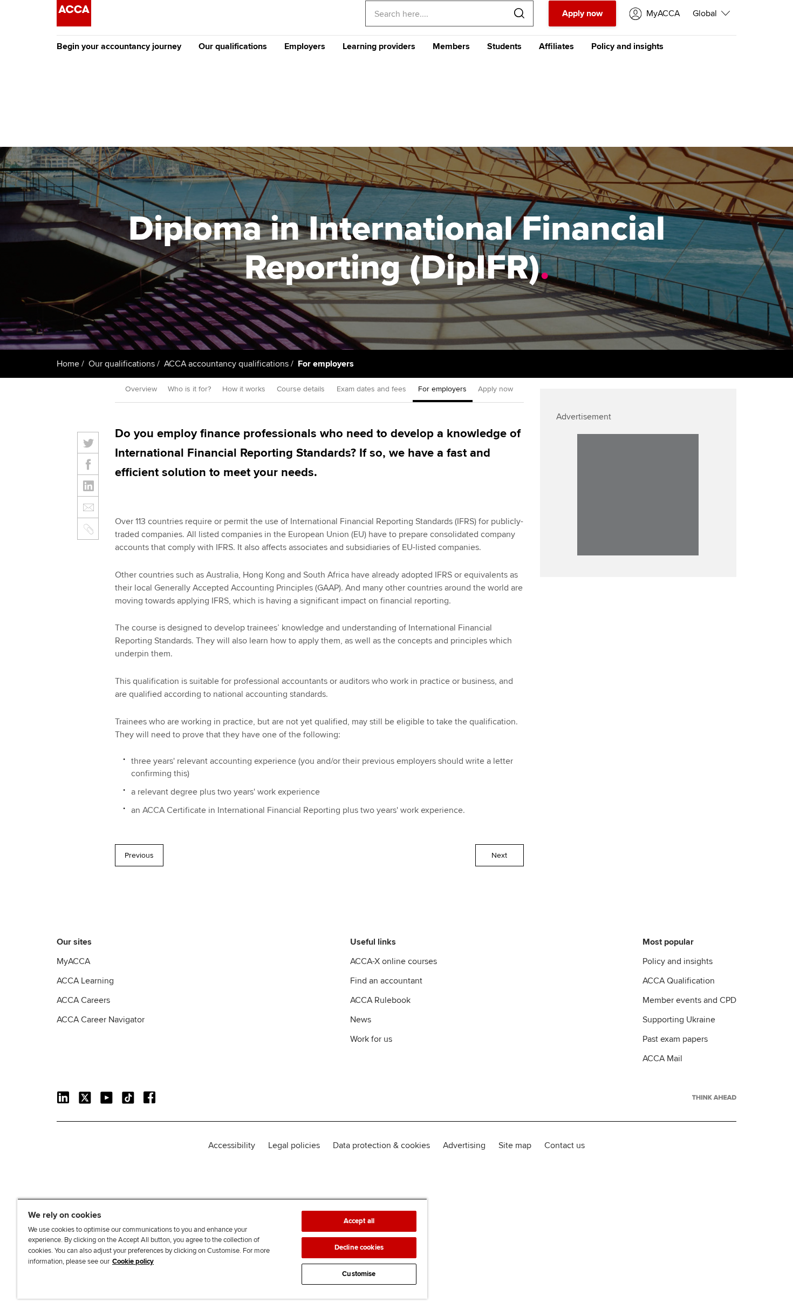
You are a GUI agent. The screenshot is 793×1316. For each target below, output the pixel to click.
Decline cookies (359, 1247)
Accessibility (231, 1145)
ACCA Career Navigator (101, 1019)
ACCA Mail (662, 1058)
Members (451, 46)
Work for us (371, 1039)
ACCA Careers (83, 1000)
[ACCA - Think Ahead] (74, 23)
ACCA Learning (85, 980)
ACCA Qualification (678, 980)
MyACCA (73, 961)
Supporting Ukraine (678, 1019)
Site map (514, 1145)
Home (68, 363)
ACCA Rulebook (380, 1000)
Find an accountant (386, 980)
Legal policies (294, 1145)
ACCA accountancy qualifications (226, 363)
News (360, 1019)
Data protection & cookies (381, 1145)
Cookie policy (133, 1261)
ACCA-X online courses (393, 961)
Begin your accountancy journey (119, 46)
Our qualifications (233, 46)
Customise (358, 1274)
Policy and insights (627, 46)
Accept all (359, 1221)
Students (504, 46)
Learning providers (379, 46)
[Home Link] (714, 1097)
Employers (304, 46)
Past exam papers (675, 1039)
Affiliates (556, 46)
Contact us (564, 1145)
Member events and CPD (689, 1000)
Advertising (464, 1145)
